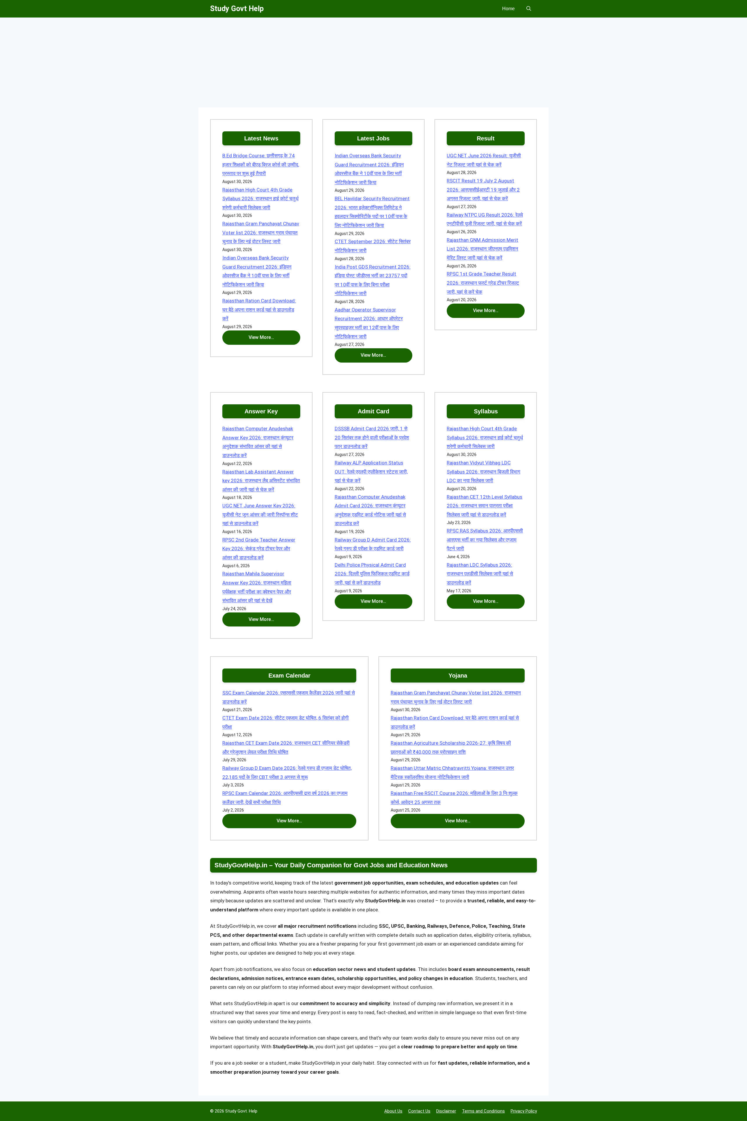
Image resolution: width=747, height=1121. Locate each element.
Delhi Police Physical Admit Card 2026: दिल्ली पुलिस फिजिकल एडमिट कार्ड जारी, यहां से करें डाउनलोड (372, 574)
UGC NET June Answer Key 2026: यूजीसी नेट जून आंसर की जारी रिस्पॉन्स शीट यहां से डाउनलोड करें (260, 514)
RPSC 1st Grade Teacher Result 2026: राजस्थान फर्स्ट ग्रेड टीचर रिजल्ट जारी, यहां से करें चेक (483, 283)
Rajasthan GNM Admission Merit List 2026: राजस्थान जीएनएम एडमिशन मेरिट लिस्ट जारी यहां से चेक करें (482, 249)
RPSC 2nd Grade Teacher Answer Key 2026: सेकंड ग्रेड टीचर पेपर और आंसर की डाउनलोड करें (258, 548)
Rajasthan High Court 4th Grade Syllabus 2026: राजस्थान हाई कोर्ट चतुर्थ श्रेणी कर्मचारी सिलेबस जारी (260, 198)
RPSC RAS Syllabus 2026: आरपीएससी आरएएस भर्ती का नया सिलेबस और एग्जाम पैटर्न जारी (485, 539)
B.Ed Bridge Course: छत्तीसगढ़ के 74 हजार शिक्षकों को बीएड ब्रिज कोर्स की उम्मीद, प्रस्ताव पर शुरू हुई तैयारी (260, 164)
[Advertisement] (373, 64)
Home (508, 8)
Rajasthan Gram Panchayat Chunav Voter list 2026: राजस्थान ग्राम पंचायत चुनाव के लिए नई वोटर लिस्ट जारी (260, 232)
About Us (393, 1111)
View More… (261, 337)
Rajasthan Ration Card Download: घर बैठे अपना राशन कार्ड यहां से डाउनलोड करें (259, 309)
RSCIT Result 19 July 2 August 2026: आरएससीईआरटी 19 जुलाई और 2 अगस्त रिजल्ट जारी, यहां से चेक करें (483, 189)
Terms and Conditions (483, 1111)
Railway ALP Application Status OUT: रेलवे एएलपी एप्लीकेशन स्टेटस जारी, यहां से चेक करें (371, 471)
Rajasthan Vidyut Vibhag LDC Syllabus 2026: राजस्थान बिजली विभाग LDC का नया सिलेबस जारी (483, 471)
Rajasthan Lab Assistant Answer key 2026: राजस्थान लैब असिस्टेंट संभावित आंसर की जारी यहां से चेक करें (261, 480)
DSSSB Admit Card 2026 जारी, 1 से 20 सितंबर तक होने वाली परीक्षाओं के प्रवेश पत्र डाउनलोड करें (372, 437)
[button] (529, 9)
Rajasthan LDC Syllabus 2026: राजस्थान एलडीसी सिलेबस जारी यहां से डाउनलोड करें (480, 574)
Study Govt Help (237, 8)
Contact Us (419, 1111)
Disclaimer (446, 1111)
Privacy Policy (524, 1111)
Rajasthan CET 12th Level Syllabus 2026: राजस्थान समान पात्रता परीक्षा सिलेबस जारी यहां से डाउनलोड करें (484, 506)
